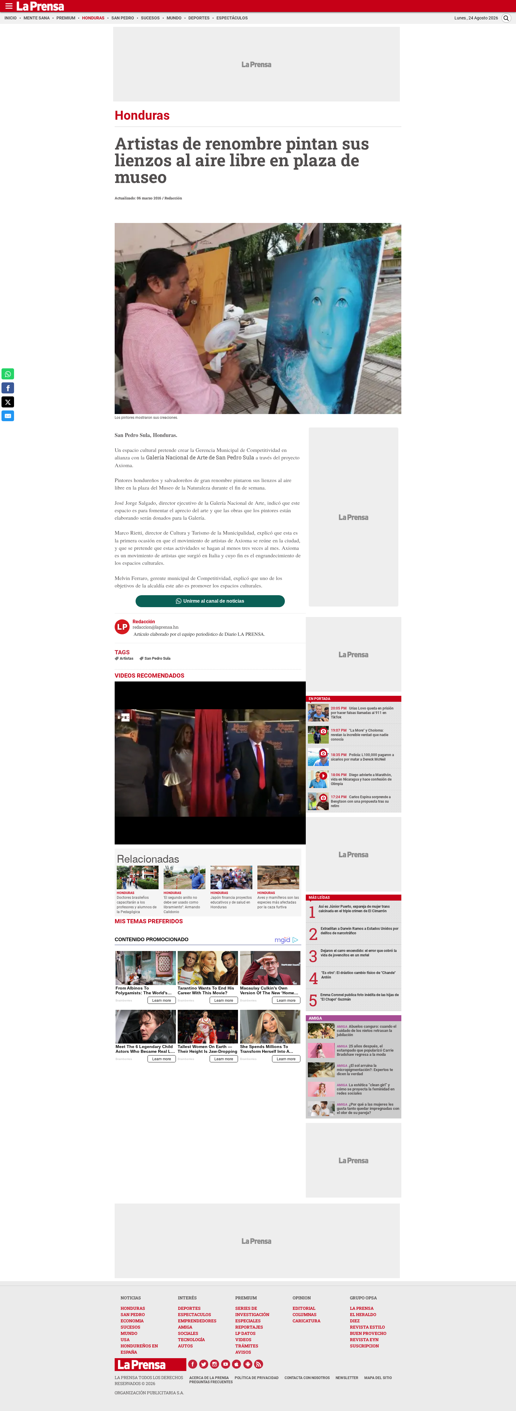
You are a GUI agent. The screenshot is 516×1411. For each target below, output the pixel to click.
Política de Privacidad (257, 1378)
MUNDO (129, 1333)
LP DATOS (245, 1333)
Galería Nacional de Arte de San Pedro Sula (200, 457)
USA (125, 1339)
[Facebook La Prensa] (192, 1364)
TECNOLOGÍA (191, 1339)
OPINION (302, 1298)
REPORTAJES (249, 1327)
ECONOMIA (132, 1321)
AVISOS (243, 1352)
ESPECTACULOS (194, 1314)
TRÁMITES (246, 1346)
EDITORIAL (304, 1308)
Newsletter (347, 1378)
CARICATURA (306, 1321)
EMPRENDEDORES (197, 1321)
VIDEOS (243, 1339)
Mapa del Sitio (378, 1378)
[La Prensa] (142, 1365)
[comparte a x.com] (7, 401)
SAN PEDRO (133, 1314)
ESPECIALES (248, 1321)
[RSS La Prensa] (259, 1364)
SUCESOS (130, 1327)
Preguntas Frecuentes (211, 1382)
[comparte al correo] (7, 415)
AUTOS (185, 1346)
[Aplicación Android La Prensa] (248, 1364)
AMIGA (185, 1327)
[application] (210, 762)
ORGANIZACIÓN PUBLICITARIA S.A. (149, 1392)
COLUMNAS (305, 1314)
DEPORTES (189, 1308)
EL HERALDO (363, 1314)
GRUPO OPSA (363, 1298)
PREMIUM (246, 1298)
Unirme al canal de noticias (213, 601)
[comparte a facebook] (7, 387)
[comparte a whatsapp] (7, 373)
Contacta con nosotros (307, 1378)
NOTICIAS (131, 1298)
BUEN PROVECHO (368, 1333)
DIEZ (355, 1321)
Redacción (173, 198)
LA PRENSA (362, 1308)
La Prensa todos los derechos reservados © (149, 1380)
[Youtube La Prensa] (226, 1364)
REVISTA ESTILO (367, 1327)
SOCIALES (188, 1333)
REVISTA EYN (364, 1339)
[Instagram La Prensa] (214, 1364)
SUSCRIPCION (364, 1346)
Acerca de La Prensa (209, 1378)
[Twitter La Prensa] (203, 1364)
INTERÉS (187, 1298)
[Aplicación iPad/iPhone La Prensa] (237, 1364)
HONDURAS (133, 1308)
